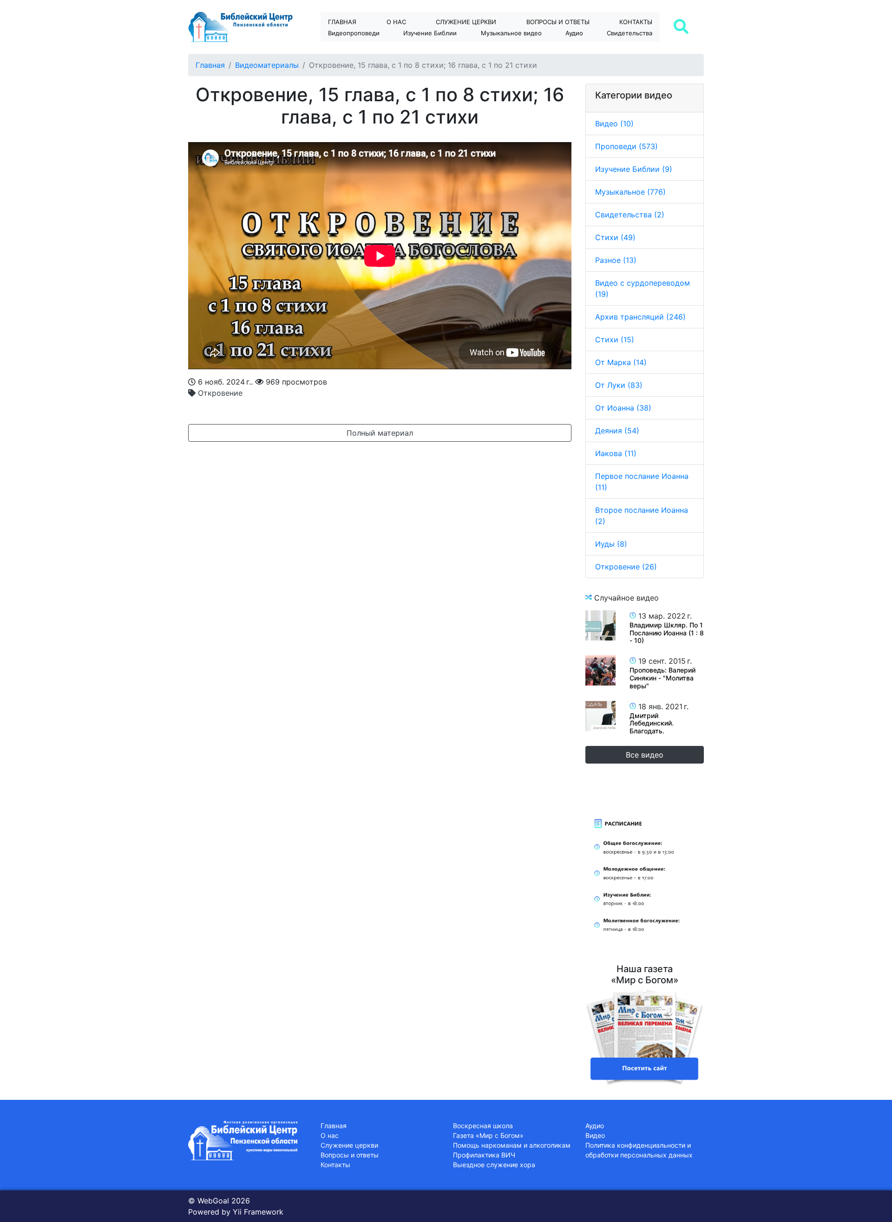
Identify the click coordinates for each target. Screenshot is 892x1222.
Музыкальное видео (511, 33)
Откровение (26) (626, 566)
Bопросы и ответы (558, 22)
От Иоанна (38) (623, 407)
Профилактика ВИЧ (484, 1155)
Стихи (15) (614, 339)
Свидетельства (629, 33)
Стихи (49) (615, 237)
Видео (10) (614, 123)
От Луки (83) (619, 385)
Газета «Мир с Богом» (488, 1135)
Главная (342, 22)
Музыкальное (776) (630, 191)
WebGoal (213, 1200)
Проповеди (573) (626, 146)
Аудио (574, 33)
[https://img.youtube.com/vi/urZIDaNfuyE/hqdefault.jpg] (600, 670)
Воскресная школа (483, 1126)
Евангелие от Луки (438, 49)
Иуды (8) (611, 544)
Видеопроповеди (354, 33)
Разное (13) (615, 260)
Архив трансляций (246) (640, 316)
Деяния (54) (617, 430)
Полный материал (380, 433)
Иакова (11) (615, 453)
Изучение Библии (430, 33)
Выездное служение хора (494, 1165)
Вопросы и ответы (350, 1155)
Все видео (644, 754)
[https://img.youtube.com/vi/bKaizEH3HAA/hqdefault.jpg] (600, 716)
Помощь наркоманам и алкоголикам (512, 1145)
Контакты (635, 22)
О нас (396, 22)
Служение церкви (466, 22)
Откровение (219, 393)
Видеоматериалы (267, 65)
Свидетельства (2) (629, 214)
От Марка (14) (621, 362)
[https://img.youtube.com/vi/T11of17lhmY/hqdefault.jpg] (600, 625)
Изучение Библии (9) (633, 169)
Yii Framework (258, 1211)
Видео (595, 1135)
